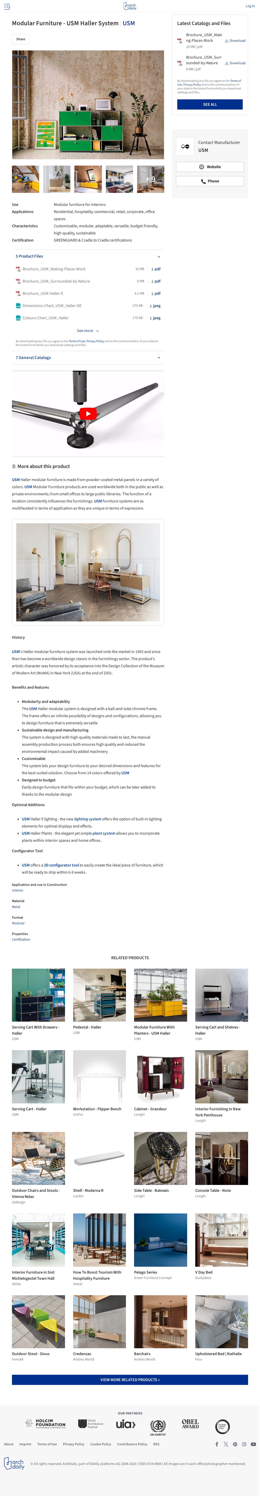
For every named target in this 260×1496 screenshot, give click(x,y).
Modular (18, 923)
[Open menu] (6, 6)
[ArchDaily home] (129, 6)
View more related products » (130, 1380)
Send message (210, 238)
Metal (16, 907)
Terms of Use (77, 341)
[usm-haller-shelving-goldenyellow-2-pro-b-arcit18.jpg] (25, 179)
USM (129, 23)
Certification (21, 939)
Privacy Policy (95, 341)
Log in (250, 6)
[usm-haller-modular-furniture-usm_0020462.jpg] (88, 179)
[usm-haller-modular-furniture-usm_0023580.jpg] (56, 179)
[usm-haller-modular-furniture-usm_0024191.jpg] (150, 179)
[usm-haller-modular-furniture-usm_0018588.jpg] (119, 179)
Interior (17, 890)
